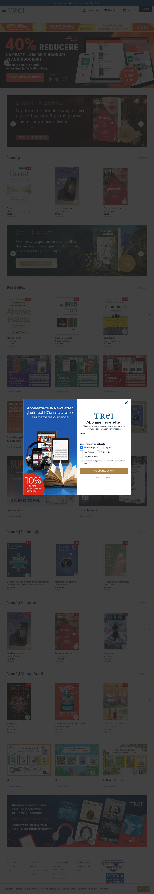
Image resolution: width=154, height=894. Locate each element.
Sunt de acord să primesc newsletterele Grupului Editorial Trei (104, 462)
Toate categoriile (91, 448)
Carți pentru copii (91, 456)
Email (82, 433)
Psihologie (105, 452)
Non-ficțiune (89, 452)
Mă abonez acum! (104, 470)
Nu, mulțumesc (103, 477)
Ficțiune (108, 448)
